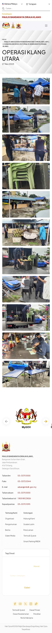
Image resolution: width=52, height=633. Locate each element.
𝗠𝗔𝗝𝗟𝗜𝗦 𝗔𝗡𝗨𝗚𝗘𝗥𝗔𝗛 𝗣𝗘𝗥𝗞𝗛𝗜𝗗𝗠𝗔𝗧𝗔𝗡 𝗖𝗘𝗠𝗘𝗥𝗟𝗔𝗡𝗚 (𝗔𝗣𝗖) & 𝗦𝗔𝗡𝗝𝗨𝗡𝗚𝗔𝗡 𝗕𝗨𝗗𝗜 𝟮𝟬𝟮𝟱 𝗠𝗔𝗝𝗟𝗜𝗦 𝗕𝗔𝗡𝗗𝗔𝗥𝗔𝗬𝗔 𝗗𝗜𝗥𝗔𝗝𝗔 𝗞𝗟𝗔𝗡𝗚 (26, 44)
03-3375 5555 (24, 475)
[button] (46, 421)
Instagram (31, 604)
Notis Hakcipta (27, 618)
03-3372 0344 (24, 481)
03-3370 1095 (24, 504)
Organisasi (9, 518)
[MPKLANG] (18, 26)
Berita (7, 530)
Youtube (20, 604)
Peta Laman (28, 530)
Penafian (37, 614)
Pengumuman (11, 524)
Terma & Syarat (29, 535)
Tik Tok (36, 604)
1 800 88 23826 (24, 498)
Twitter (25, 604)
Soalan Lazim (28, 524)
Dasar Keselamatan (21, 614)
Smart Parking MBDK (31, 541)
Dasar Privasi (35, 610)
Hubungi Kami (29, 518)
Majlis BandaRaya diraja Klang (21, 17)
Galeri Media (10, 535)
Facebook (15, 604)
